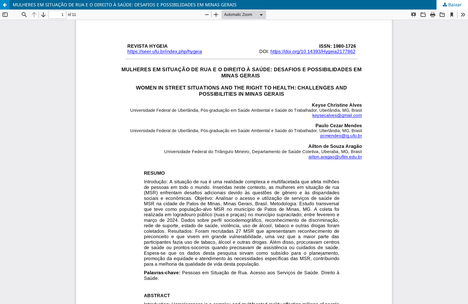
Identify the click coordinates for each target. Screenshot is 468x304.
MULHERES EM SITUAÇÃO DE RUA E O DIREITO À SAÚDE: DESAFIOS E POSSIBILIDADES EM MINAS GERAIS (125, 5)
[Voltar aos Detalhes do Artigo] (5, 5)
